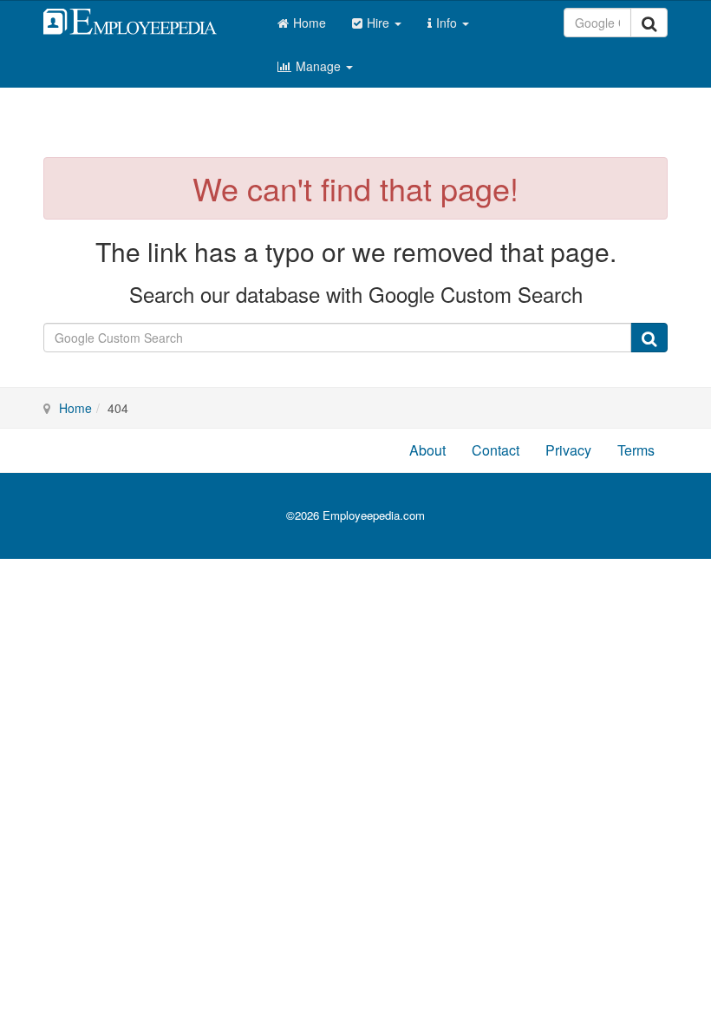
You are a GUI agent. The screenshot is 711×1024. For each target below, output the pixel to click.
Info (448, 22)
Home (309, 22)
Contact (495, 450)
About (427, 450)
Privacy (568, 450)
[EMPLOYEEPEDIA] (143, 19)
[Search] (649, 22)
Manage (320, 66)
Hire (380, 22)
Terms (636, 450)
